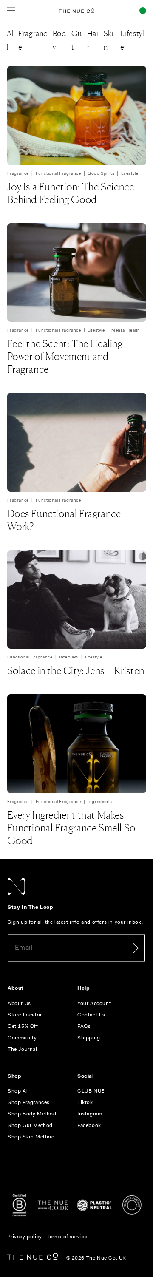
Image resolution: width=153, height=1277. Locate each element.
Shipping (88, 1038)
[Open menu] (11, 10)
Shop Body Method (32, 1114)
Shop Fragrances (29, 1102)
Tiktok (85, 1102)
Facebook (89, 1125)
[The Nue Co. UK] (76, 10)
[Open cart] (142, 10)
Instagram (89, 1114)
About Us (19, 1003)
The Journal (22, 1049)
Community (22, 1038)
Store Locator (25, 1015)
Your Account (94, 1003)
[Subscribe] (135, 948)
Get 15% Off (23, 1026)
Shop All (18, 1091)
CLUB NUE (91, 1091)
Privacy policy (24, 1237)
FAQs (84, 1026)
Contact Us (91, 1015)
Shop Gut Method (30, 1125)
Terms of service (67, 1237)
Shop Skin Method (31, 1137)
